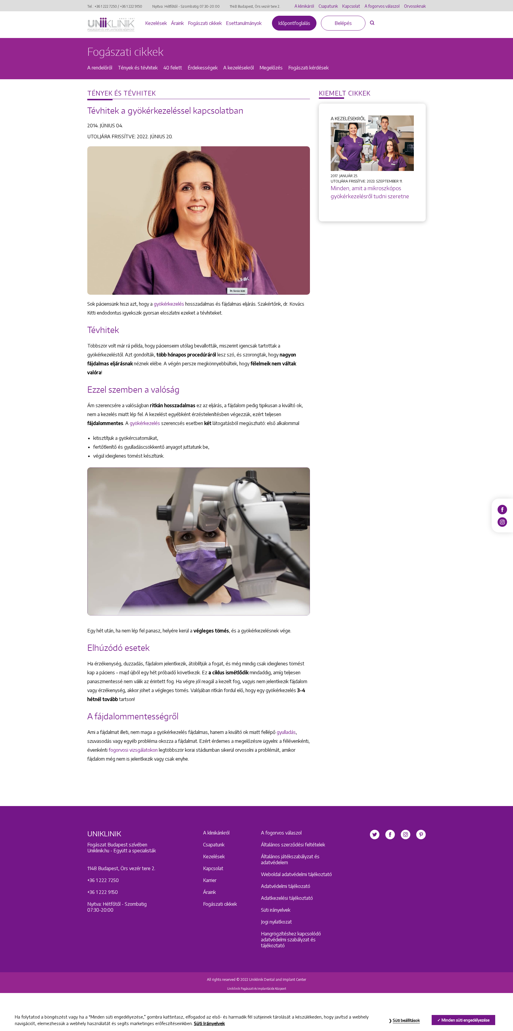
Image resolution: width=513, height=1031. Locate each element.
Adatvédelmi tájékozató (285, 886)
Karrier (209, 880)
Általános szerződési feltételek (293, 845)
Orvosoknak (415, 6)
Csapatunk (328, 6)
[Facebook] (502, 509)
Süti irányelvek (275, 910)
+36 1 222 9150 (131, 6)
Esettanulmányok (244, 23)
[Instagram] (502, 521)
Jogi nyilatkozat (276, 922)
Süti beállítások (406, 1020)
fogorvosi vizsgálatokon (133, 750)
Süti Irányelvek (209, 1023)
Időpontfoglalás (294, 23)
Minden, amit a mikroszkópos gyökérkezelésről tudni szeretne (370, 192)
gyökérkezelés (169, 304)
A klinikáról (304, 6)
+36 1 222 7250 (105, 6)
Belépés (343, 23)
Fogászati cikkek (205, 23)
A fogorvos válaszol (382, 6)
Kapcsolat (351, 6)
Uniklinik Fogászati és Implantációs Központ (256, 988)
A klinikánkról (216, 833)
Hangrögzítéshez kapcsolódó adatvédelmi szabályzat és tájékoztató (291, 939)
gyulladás (286, 732)
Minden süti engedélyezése (465, 1020)
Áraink (177, 23)
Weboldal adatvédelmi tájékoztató (296, 874)
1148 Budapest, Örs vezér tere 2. (255, 6)
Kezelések (156, 23)
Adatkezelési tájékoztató (287, 898)
